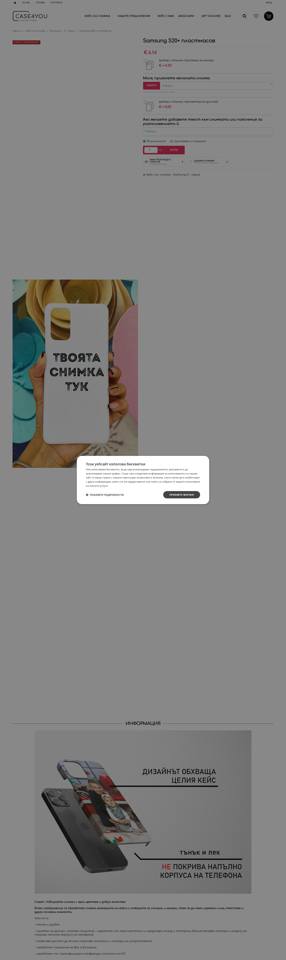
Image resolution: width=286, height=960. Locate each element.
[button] (105, 495)
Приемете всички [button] (181, 494)
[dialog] (143, 480)
